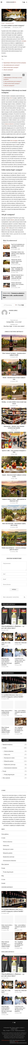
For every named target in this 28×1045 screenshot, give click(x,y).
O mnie (3, 879)
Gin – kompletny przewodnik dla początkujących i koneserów (19, 730)
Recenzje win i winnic (15, 757)
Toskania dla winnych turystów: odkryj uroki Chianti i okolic (16, 261)
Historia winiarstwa (15, 751)
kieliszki (12, 219)
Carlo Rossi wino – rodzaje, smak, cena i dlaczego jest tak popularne (20, 661)
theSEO (16, 1041)
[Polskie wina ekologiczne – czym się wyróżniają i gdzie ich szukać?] (14, 537)
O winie (15, 747)
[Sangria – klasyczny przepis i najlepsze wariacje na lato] (14, 464)
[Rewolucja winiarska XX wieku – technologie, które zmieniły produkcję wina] (6, 270)
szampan (23, 41)
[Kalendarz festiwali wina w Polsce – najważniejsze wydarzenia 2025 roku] (6, 277)
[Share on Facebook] (18, 305)
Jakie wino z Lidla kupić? (5, 643)
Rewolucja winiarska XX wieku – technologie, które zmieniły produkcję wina (17, 269)
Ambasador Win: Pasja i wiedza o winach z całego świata (14, 1028)
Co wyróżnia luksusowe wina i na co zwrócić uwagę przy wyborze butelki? (12, 695)
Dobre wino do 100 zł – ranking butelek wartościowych (7, 712)
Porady (15, 771)
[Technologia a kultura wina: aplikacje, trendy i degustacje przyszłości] (6, 254)
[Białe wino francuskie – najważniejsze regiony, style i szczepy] (14, 513)
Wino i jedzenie (15, 778)
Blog (2, 875)
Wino (7, 227)
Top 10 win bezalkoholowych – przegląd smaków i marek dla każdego (17, 246)
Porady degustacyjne (15, 774)
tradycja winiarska (9, 124)
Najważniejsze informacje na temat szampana (14, 62)
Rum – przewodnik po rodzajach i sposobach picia (20, 712)
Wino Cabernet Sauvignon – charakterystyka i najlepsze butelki (5, 730)
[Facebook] (22, 2)
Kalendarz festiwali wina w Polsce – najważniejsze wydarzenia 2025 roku (17, 277)
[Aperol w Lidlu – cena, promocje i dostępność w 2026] (14, 440)
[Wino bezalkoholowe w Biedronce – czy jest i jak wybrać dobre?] (14, 616)
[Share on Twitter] (19, 305)
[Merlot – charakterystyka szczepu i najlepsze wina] (14, 367)
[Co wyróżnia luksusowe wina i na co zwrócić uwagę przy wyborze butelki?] (14, 685)
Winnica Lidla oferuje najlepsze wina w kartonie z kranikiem (17, 284)
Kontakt (3, 883)
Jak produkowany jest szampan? (11, 65)
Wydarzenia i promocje (15, 764)
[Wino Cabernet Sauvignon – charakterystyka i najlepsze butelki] (14, 343)
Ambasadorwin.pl (5, 1040)
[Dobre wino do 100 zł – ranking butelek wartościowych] (7, 705)
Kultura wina (15, 754)
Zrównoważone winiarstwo (15, 767)
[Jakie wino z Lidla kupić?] (7, 637)
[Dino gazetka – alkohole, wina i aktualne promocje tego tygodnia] (14, 416)
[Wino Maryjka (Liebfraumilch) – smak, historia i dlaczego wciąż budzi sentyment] (7, 653)
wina (11, 98)
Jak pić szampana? (8, 69)
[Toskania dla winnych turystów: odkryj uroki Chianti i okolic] (6, 262)
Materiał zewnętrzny (15, 744)
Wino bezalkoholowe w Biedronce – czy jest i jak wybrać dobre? (12, 627)
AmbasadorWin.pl (12, 799)
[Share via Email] (22, 305)
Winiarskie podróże (15, 761)
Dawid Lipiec (7, 27)
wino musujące (14, 140)
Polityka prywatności (20, 1030)
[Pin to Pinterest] (21, 305)
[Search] (26, 2)
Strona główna (4, 834)
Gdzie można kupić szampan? (10, 67)
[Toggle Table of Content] (2, 59)
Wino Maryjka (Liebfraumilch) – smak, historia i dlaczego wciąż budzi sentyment (6, 661)
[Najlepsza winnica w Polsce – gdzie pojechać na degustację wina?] (14, 489)
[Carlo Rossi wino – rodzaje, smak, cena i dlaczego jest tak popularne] (21, 653)
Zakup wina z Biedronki (20, 642)
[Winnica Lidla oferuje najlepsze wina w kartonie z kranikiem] (6, 285)
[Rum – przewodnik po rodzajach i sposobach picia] (21, 705)
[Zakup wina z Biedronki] (21, 637)
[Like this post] (16, 305)
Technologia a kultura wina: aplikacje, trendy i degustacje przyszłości (18, 254)
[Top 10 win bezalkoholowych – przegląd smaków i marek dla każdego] (6, 247)
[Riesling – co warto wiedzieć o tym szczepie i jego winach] (14, 391)
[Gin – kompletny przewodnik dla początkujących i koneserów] (21, 721)
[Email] (24, 2)
